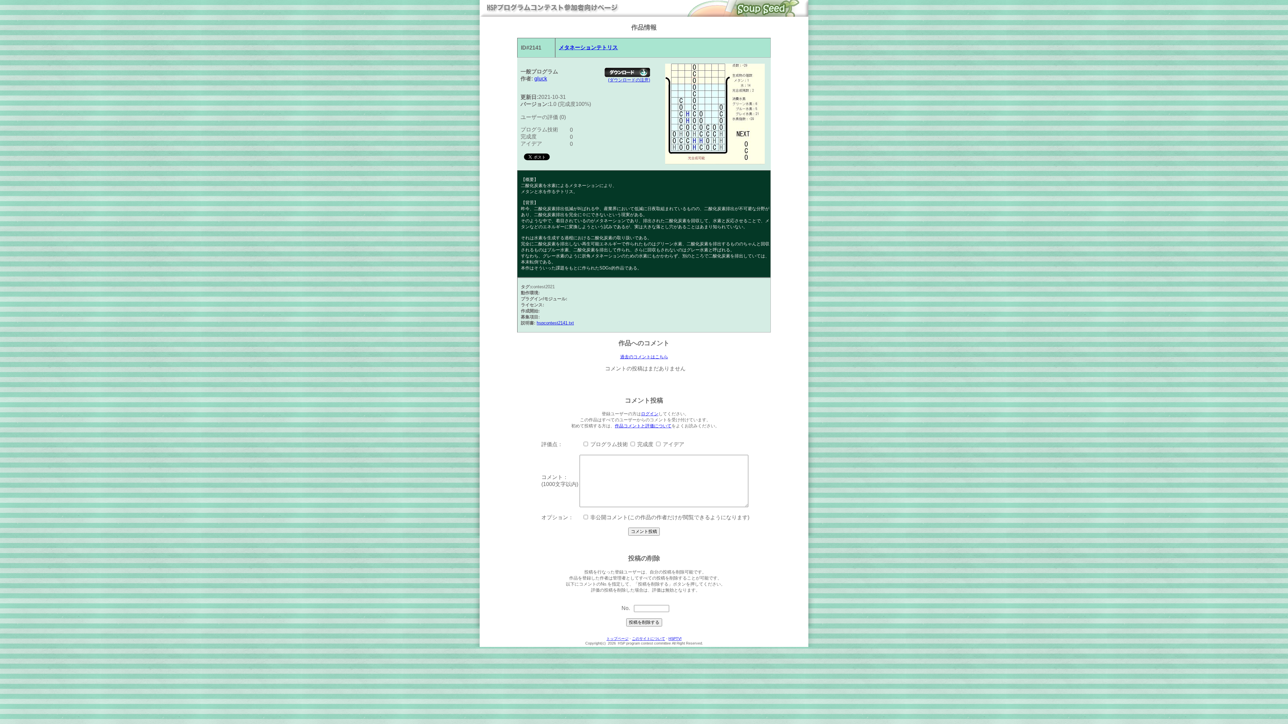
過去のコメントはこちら (644, 356)
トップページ (617, 639)
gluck (540, 78)
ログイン (649, 413)
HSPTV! (675, 639)
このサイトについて (648, 639)
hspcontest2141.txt (555, 322)
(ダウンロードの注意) (629, 79)
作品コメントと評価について (643, 425)
